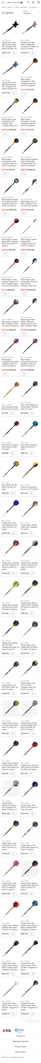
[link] (22, 1021)
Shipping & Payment (20, 1041)
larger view (13, 35)
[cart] (38, 2)
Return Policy (20, 1052)
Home (4, 7)
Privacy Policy (20, 1047)
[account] (33, 2)
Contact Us (20, 1036)
